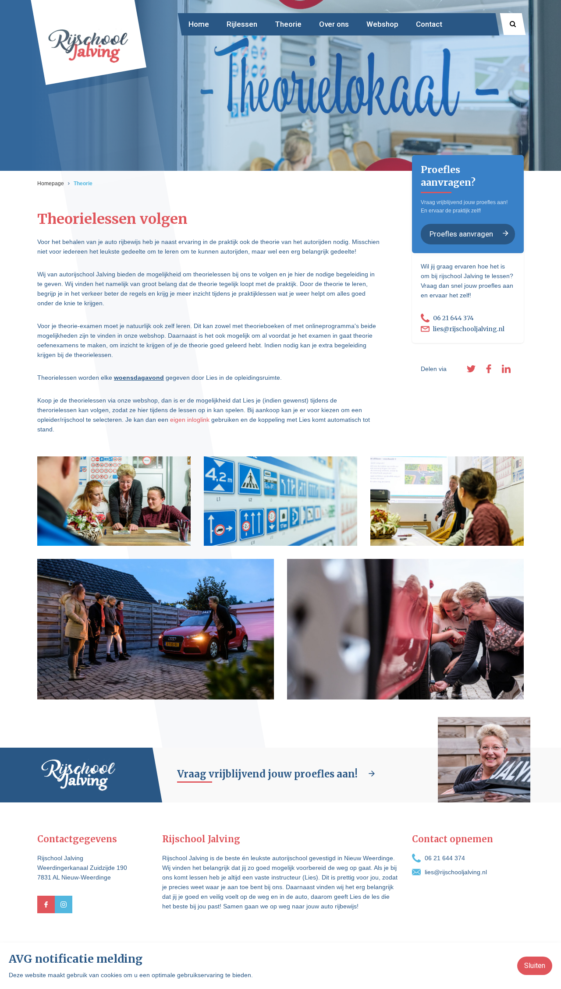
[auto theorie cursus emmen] (155, 629)
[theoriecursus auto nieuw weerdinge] (114, 501)
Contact (429, 24)
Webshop (382, 24)
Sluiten (534, 965)
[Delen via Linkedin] (506, 369)
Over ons (334, 24)
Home (198, 24)
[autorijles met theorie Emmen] (405, 629)
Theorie (288, 24)
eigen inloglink (189, 419)
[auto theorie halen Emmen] (280, 501)
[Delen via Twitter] (471, 369)
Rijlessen (242, 24)
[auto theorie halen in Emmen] (447, 501)
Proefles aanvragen (461, 233)
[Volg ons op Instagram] (63, 904)
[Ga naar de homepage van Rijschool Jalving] (88, 45)
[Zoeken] (513, 24)
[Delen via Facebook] (488, 369)
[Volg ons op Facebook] (46, 904)
